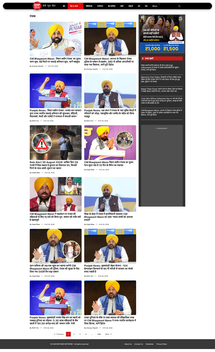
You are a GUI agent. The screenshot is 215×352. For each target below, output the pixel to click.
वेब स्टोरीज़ (111, 6)
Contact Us (138, 344)
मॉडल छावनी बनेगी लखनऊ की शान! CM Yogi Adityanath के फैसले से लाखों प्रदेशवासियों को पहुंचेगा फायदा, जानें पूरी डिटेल (160, 67)
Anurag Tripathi (37, 66)
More (154, 6)
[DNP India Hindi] (44, 6)
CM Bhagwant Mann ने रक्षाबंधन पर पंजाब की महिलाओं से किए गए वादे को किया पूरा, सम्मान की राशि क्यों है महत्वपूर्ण (55, 216)
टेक (146, 6)
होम (64, 6)
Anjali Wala (36, 173)
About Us (128, 344)
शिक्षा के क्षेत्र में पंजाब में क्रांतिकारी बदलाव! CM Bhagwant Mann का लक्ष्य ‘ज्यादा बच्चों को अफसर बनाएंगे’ (108, 216)
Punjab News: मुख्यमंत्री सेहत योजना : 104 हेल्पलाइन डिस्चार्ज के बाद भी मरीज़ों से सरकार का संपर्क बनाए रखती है (108, 268)
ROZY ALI (35, 121)
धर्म (139, 6)
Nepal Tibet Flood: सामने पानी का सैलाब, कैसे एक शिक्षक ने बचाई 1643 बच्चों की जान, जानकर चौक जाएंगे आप (161, 90)
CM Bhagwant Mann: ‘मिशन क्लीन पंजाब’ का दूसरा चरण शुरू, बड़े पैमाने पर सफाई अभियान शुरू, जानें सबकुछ (55, 60)
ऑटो (121, 6)
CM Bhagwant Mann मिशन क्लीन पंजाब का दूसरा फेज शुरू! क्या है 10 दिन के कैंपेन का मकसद (108, 164)
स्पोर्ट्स (130, 6)
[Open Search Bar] (179, 6)
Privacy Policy (162, 344)
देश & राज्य (74, 6)
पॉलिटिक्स (89, 6)
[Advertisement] (162, 166)
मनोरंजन (100, 6)
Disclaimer (150, 344)
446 (99, 334)
